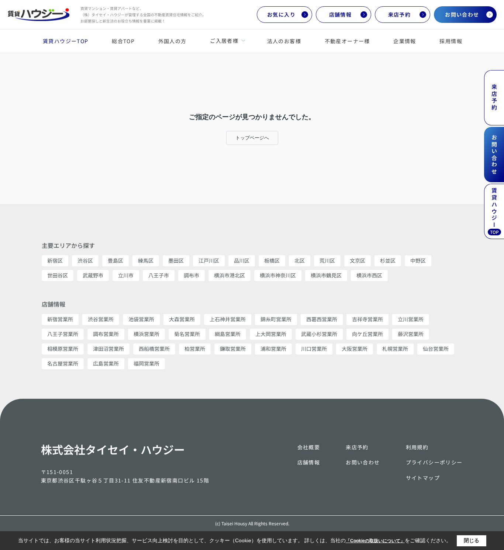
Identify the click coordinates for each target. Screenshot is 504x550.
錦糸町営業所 (275, 319)
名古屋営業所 (62, 363)
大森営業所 (182, 319)
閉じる (471, 540)
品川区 (241, 260)
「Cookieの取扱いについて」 (375, 540)
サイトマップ (423, 477)
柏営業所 (194, 348)
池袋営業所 (141, 319)
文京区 (357, 260)
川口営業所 (314, 348)
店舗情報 (340, 14)
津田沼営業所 (108, 348)
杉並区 (388, 260)
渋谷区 (85, 260)
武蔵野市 (93, 275)
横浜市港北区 (229, 275)
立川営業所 (411, 319)
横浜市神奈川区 (278, 275)
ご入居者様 (224, 40)
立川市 (126, 275)
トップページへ (252, 138)
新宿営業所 (60, 319)
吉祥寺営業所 (367, 319)
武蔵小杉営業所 (319, 334)
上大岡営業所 (270, 334)
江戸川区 (209, 260)
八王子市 (158, 275)
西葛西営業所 (321, 319)
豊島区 (115, 260)
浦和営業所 (273, 348)
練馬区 (145, 260)
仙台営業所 (436, 348)
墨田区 (176, 260)
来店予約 (399, 14)
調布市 (191, 275)
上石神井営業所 (228, 319)
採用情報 (450, 41)
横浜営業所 (146, 334)
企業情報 (404, 41)
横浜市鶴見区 (326, 275)
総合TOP (123, 41)
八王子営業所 (62, 334)
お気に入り (281, 14)
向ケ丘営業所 (367, 334)
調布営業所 (106, 334)
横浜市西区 (369, 275)
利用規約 (417, 447)
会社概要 (308, 447)
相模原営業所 (62, 348)
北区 (299, 260)
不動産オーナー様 (347, 41)
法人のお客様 (284, 41)
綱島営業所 (228, 334)
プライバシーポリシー (434, 462)
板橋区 (272, 260)
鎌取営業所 (233, 348)
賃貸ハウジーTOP (66, 41)
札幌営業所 (395, 348)
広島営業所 (106, 363)
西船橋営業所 (154, 348)
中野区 (418, 260)
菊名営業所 (187, 334)
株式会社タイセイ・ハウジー (113, 449)
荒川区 (327, 260)
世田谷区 (57, 275)
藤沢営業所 (411, 334)
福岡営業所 (146, 363)
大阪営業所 (354, 348)
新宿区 (55, 260)
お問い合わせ (462, 14)
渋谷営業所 (101, 319)
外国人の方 (172, 41)
